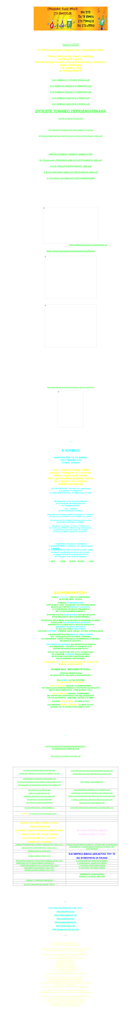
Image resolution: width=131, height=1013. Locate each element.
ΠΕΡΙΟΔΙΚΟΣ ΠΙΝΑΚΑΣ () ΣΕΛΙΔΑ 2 (90, 774)
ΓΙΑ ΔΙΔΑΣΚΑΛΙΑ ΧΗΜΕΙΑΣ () (65, 749)
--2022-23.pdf (71, 80)
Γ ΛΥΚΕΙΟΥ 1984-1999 (92, 876)
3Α (72, 561)
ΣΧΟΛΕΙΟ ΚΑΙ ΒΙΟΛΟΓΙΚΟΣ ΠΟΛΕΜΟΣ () (39, 770)
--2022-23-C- (70, 92)
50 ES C (70, 130)
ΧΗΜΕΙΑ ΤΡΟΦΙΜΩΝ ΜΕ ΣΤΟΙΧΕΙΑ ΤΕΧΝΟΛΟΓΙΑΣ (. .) (39, 844)
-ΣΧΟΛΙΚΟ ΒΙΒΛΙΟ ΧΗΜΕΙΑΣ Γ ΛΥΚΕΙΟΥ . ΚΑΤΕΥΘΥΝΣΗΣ (92, 844)
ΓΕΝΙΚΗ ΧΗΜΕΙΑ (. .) (39, 856)
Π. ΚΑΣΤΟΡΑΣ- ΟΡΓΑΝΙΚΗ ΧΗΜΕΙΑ (92, 868)
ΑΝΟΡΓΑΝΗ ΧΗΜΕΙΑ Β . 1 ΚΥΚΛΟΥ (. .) (39, 865)
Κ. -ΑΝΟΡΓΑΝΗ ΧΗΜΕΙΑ (92, 863)
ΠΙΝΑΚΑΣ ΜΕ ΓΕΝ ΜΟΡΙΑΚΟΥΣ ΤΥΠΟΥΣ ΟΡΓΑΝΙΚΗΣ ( (39, 785)
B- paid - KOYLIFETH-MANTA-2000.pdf (70, 160)
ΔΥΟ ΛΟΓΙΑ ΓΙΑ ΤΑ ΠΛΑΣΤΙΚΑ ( (39, 799)
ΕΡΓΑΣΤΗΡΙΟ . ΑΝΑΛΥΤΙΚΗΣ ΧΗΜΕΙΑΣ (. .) (39, 861)
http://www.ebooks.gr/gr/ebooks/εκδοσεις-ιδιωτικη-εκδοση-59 (70, 387)
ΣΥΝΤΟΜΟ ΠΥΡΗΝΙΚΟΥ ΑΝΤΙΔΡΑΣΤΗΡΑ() (92, 808)
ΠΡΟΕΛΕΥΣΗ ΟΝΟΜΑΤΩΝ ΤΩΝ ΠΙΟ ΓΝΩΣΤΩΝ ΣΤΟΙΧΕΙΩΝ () (91, 796)
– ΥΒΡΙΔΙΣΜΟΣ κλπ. (39, 808)
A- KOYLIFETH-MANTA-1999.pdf (70, 166)
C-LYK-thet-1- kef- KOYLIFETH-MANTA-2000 (70, 178)
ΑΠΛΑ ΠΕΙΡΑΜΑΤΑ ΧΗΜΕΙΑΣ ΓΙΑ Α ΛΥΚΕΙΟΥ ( (92, 790)
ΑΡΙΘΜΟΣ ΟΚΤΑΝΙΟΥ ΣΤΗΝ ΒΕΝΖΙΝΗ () (39, 796)
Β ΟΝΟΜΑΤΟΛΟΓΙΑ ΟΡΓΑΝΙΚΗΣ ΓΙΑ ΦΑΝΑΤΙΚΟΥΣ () (39, 782)
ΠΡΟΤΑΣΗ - (65, 746)
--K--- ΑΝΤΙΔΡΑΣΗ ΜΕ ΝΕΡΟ (43, 814)
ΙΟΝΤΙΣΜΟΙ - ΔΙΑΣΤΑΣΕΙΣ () (92, 782)
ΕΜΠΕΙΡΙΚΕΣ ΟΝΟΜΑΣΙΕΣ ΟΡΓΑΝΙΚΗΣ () (39, 779)
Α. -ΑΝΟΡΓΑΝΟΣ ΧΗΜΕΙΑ (92, 861)
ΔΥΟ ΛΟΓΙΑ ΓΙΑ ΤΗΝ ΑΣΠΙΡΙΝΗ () (39, 802)
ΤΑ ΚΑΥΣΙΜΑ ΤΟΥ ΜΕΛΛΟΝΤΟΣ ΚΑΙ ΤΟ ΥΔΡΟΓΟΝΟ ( (39, 773)
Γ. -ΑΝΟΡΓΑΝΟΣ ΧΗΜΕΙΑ (92, 865)
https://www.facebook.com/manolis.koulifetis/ (71, 251)
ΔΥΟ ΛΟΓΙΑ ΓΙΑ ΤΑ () (39, 790)
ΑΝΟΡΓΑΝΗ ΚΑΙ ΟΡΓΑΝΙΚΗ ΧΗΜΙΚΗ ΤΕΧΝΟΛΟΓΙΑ (35, 863)
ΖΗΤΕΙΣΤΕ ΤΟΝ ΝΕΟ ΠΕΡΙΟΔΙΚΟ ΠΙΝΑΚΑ (70, 111)
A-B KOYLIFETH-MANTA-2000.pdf (71, 172)
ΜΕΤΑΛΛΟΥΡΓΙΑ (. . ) (39, 848)
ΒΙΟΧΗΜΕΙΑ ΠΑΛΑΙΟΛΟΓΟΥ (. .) (39, 868)
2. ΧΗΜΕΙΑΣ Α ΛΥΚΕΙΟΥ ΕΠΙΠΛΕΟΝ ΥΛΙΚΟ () (92, 800)
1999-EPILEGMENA (71, 154)
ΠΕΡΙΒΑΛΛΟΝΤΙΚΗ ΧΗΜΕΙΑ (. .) (39, 870)
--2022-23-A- (71, 98)
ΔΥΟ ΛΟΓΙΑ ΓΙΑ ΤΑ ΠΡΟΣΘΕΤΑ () (92, 803)
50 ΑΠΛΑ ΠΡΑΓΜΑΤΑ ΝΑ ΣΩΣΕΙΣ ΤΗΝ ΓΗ (39, 884)
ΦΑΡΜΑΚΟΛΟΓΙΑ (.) (39, 851)
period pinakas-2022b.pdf (70, 118)
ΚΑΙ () (39, 793)
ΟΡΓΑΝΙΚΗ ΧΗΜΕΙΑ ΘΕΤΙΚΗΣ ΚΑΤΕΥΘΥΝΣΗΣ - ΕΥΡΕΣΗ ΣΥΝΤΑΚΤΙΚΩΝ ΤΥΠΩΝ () (71, 136)
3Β (80, 561)
